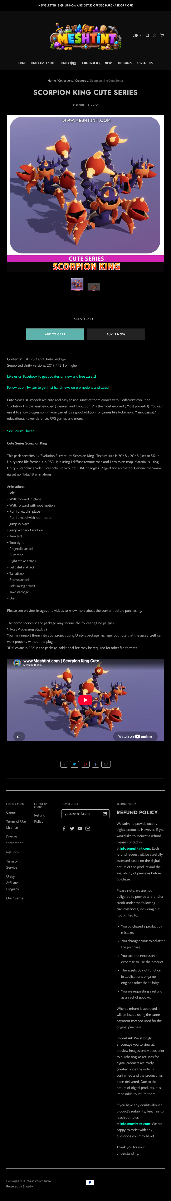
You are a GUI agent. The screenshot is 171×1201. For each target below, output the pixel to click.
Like (64, 764)
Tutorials (125, 63)
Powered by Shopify (19, 1186)
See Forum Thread (20, 431)
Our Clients (14, 898)
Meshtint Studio (85, 105)
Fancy (95, 764)
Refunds (12, 852)
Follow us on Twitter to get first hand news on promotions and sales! (58, 387)
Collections (65, 80)
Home (22, 63)
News (108, 63)
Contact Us (145, 63)
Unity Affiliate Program (12, 882)
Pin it (85, 764)
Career (11, 812)
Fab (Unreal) (91, 63)
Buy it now (116, 334)
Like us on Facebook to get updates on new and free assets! (51, 376)
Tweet (74, 764)
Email (106, 764)
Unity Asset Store (43, 63)
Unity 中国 (69, 63)
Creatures (81, 80)
